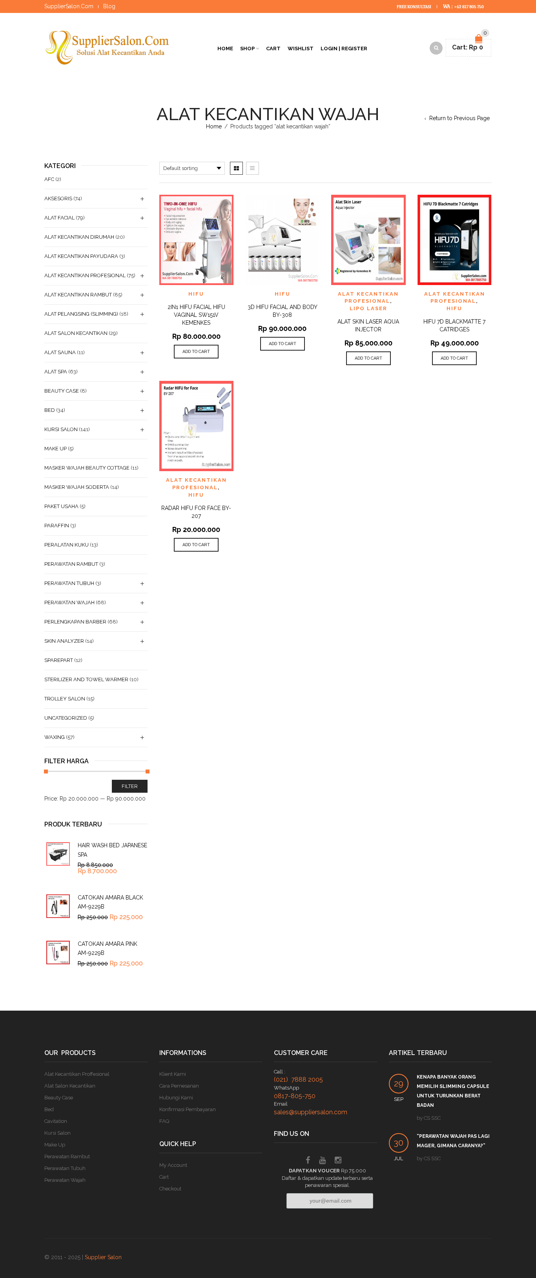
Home (225, 48)
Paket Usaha (61, 506)
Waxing (54, 737)
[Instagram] (338, 1161)
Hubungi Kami (176, 1098)
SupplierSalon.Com (68, 6)
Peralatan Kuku (66, 545)
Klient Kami (172, 1074)
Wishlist (301, 48)
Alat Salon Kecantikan (76, 333)
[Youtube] (322, 1161)
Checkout (170, 1189)
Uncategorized (65, 718)
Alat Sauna (60, 352)
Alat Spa (55, 372)
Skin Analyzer (64, 641)
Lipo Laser (368, 308)
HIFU (196, 294)
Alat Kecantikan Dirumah (79, 237)
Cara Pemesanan (179, 1086)
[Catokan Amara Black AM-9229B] (58, 906)
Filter (130, 786)
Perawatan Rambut (71, 564)
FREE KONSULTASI (414, 6)
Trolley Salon (64, 699)
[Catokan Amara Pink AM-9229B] (58, 952)
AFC (49, 179)
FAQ (164, 1121)
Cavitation (55, 1121)
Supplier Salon (103, 1257)
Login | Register (344, 48)
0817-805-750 (294, 1096)
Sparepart (58, 660)
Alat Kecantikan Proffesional (76, 1074)
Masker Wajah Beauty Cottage (86, 468)
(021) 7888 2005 (298, 1079)
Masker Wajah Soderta (76, 487)
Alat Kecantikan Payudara (81, 256)
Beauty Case (61, 391)
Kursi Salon (61, 429)
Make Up (55, 449)
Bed (49, 410)
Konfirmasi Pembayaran (187, 1109)
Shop (247, 48)
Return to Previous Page (459, 118)
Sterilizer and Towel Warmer (86, 679)
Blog (109, 6)
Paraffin (56, 525)
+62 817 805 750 (469, 6)
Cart (273, 48)
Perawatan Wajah (69, 602)
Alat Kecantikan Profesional (85, 275)
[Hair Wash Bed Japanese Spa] (58, 854)
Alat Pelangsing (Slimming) (81, 314)
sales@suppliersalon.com (310, 1112)
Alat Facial (59, 218)
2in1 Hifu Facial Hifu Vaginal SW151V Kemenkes (196, 315)
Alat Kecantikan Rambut (78, 295)
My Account (173, 1165)
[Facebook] (308, 1161)
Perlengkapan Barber (75, 622)
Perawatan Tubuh (69, 583)
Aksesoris (58, 198)
